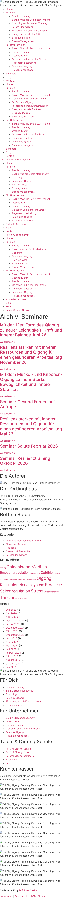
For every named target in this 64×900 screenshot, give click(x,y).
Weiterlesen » (7, 341)
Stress (37, 590)
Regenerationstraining (24, 62)
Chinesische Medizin (27, 566)
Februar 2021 (13, 652)
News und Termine (16, 544)
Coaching (17, 177)
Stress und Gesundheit (18, 551)
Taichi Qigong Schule (18, 234)
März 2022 (12, 645)
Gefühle (47, 572)
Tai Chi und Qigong (22, 26)
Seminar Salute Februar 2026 (29, 446)
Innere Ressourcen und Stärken (23, 540)
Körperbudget (11, 579)
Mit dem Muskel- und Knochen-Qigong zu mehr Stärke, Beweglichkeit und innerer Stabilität (31, 382)
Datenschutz (21, 896)
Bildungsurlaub (20, 188)
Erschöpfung (35, 573)
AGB (33, 896)
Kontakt (10, 80)
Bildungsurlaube (21, 37)
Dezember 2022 (15, 634)
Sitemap (42, 896)
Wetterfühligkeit (21, 598)
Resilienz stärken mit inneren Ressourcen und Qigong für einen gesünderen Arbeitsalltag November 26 (31, 355)
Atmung (3, 568)
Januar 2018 (13, 663)
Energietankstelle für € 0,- (26, 34)
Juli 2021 (11, 649)
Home (9, 8)
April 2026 (12, 616)
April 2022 (12, 641)
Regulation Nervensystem (22, 585)
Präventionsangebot (23, 69)
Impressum (6, 896)
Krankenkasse (19, 184)
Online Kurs (31, 579)
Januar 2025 (13, 624)
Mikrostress (22, 579)
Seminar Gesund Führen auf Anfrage (27, 404)
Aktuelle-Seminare (16, 223)
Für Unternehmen (15, 44)
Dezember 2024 (15, 627)
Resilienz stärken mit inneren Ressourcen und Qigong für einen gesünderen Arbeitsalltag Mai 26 (31, 426)
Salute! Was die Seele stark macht (31, 19)
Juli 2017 (11, 667)
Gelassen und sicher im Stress (29, 59)
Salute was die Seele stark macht (30, 173)
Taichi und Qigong (22, 66)
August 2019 (13, 659)
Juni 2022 (11, 638)
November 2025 (15, 620)
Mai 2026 (11, 613)
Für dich (10, 12)
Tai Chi (7, 597)
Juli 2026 (11, 609)
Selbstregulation (15, 591)
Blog (8, 77)
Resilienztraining (21, 16)
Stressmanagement (51, 592)
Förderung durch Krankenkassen (30, 30)
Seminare (11, 73)
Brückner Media (28, 890)
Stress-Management (23, 41)
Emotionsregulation (15, 572)
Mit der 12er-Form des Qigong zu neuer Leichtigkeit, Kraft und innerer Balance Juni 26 (31, 329)
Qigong (44, 578)
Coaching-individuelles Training (29, 23)
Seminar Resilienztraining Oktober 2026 (25, 461)
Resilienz (11, 547)
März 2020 (12, 656)
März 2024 (12, 631)
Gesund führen (20, 55)
